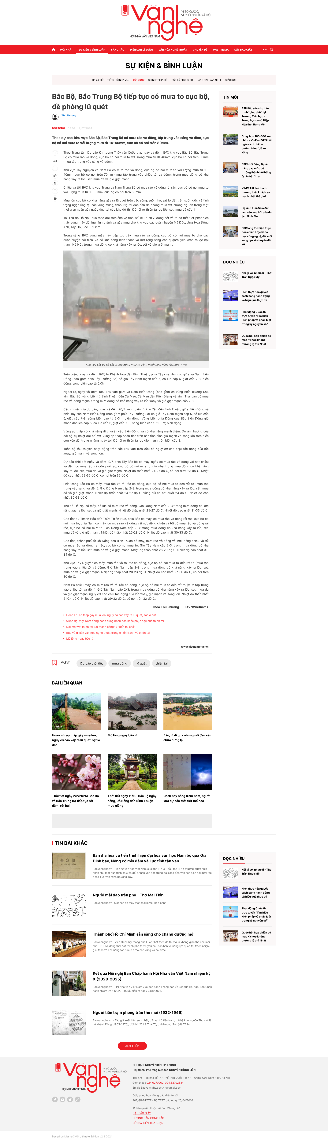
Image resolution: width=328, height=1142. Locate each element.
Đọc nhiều (234, 262)
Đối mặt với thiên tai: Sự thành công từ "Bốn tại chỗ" (100, 627)
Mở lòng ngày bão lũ (79, 638)
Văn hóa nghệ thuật (172, 49)
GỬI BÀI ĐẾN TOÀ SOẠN (148, 1123)
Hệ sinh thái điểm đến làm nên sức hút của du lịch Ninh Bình (257, 212)
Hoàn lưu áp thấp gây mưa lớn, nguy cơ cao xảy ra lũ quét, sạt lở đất (111, 615)
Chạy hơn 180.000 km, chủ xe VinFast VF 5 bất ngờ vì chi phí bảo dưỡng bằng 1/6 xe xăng (257, 144)
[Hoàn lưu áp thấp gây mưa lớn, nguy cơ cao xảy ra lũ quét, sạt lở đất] (76, 711)
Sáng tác (117, 49)
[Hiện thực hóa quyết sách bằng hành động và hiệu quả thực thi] (230, 295)
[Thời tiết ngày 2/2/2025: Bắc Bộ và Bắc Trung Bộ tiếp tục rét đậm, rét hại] (76, 772)
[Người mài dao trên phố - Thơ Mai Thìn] (69, 905)
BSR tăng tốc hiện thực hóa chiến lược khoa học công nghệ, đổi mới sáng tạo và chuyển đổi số (257, 236)
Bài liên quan (67, 682)
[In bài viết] (55, 198)
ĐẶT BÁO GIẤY (142, 1113)
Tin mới (230, 97)
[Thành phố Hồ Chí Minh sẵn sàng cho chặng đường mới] (69, 944)
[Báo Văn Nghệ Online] (164, 23)
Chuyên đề (200, 49)
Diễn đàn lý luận (141, 49)
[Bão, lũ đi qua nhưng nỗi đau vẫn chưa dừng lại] (187, 711)
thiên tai (162, 663)
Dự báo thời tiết (91, 663)
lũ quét (141, 663)
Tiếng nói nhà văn (118, 80)
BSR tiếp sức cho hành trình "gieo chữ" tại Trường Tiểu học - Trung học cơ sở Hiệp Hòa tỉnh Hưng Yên (256, 116)
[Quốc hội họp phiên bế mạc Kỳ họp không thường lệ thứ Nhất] (230, 339)
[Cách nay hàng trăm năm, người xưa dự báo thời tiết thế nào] (187, 772)
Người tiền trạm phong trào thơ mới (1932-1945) (138, 1012)
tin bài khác (71, 843)
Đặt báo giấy (243, 49)
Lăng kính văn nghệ (209, 80)
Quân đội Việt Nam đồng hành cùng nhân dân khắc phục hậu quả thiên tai (115, 621)
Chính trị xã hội (158, 80)
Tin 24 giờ (97, 80)
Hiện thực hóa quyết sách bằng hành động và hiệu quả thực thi (256, 296)
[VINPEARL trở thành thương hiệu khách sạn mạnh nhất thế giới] (230, 191)
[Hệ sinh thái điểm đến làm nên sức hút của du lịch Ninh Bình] (230, 211)
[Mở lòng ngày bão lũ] (132, 711)
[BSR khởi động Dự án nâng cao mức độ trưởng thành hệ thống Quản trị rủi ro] (230, 167)
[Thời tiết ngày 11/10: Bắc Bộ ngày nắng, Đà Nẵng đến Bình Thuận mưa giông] (132, 772)
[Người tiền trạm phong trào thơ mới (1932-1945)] (69, 1022)
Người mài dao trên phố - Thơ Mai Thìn (128, 895)
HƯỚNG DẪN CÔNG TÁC (148, 1118)
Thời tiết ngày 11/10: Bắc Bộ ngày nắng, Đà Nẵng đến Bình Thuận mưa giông (132, 800)
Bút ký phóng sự (182, 80)
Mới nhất (66, 49)
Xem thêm (132, 1045)
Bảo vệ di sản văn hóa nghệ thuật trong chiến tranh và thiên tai (108, 632)
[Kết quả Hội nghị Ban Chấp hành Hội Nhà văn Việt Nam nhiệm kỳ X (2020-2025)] (69, 983)
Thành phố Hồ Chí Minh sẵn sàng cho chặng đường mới (143, 934)
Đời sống (138, 80)
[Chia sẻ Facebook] (55, 183)
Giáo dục (231, 80)
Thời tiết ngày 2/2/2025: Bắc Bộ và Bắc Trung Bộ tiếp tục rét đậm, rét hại (75, 800)
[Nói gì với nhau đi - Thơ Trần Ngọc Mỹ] (230, 276)
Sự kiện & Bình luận (92, 49)
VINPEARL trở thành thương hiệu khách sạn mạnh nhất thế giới (256, 192)
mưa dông (119, 663)
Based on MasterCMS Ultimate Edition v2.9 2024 (82, 1136)
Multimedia (221, 49)
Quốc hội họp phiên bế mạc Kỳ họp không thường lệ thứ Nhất (256, 340)
